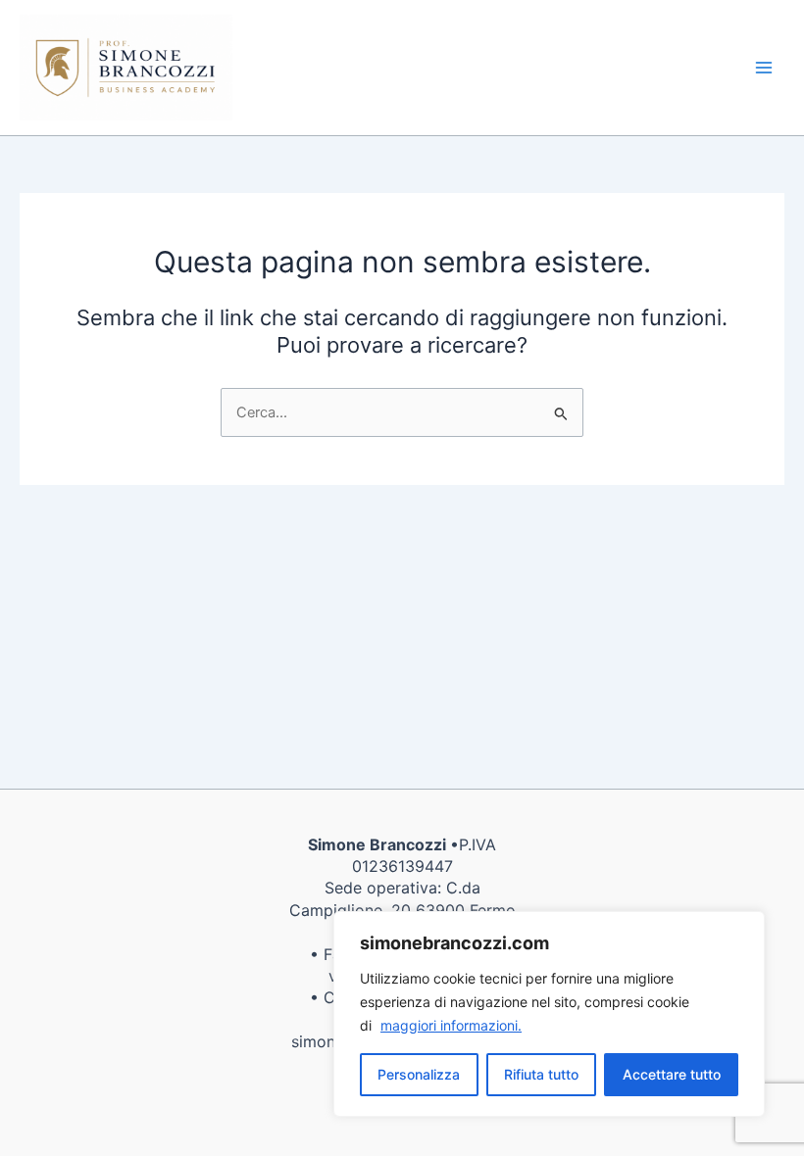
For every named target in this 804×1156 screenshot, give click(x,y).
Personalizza (418, 1074)
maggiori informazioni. (451, 1025)
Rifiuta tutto (541, 1074)
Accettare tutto (672, 1074)
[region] (549, 1014)
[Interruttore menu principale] (763, 67)
